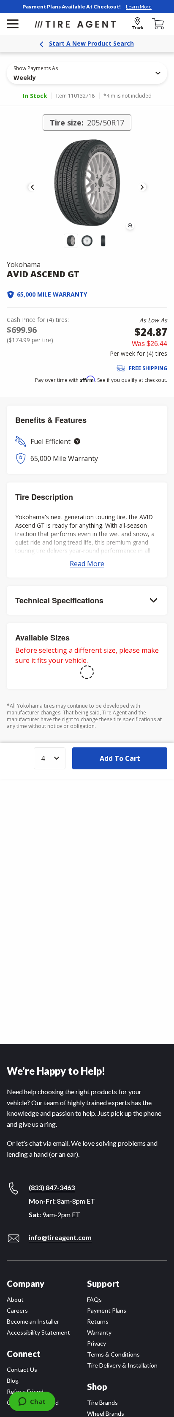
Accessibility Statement (38, 1332)
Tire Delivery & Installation (122, 1365)
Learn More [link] (139, 6)
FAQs (94, 1299)
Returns (98, 1321)
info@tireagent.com (60, 1237)
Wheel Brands (105, 1413)
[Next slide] (142, 187)
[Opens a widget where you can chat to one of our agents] (31, 1402)
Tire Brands (102, 1402)
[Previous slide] (32, 187)
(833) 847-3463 (52, 1187)
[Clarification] (77, 441)
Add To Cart (120, 758)
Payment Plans (106, 1310)
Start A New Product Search (91, 43)
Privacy (96, 1343)
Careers (17, 1310)
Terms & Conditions (113, 1354)
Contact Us (22, 1369)
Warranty (99, 1332)
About (15, 1299)
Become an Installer (33, 1321)
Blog (13, 1380)
